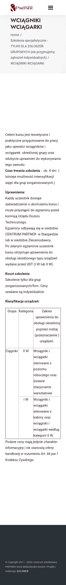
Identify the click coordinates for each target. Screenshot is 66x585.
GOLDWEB (22, 571)
